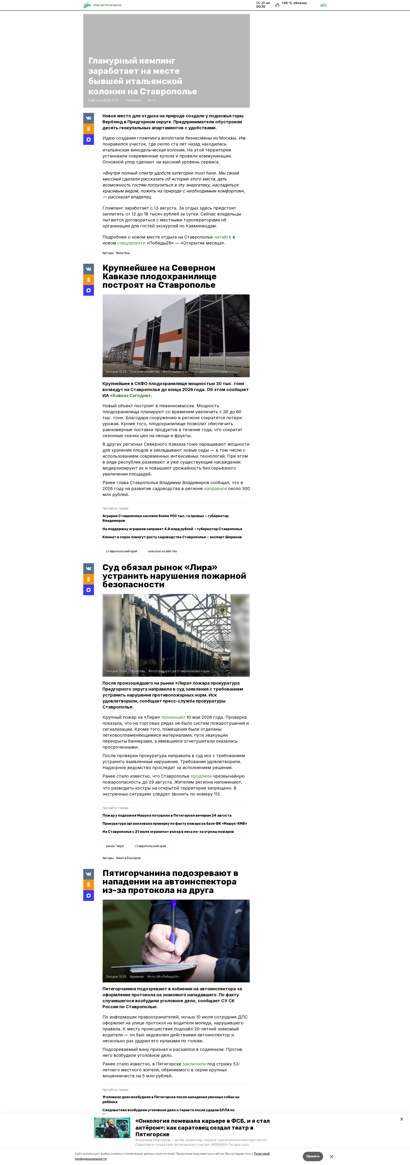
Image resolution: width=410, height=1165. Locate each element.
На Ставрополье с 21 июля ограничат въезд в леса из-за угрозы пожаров (168, 832)
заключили (195, 1063)
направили (216, 488)
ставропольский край (121, 551)
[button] (112, 1128)
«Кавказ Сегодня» (130, 395)
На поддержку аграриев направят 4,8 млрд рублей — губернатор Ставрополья (172, 529)
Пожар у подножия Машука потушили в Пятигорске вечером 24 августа (166, 815)
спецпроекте (132, 243)
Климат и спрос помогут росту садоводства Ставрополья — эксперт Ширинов (172, 537)
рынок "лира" (115, 846)
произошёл (174, 717)
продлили (202, 776)
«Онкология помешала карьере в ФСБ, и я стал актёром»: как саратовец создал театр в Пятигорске (202, 1127)
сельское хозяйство (162, 551)
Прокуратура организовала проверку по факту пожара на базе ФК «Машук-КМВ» (174, 824)
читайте (223, 237)
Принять (313, 1156)
